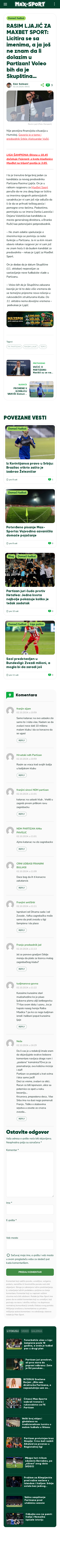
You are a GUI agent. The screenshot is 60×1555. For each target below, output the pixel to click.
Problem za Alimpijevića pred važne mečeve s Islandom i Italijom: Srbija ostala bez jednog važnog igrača (39, 1483)
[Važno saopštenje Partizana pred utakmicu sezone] (14, 1501)
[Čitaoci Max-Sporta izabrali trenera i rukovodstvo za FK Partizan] (14, 1403)
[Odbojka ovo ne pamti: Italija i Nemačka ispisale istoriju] (15, 1519)
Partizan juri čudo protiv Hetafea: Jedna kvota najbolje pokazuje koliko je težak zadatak (27, 597)
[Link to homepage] (30, 4)
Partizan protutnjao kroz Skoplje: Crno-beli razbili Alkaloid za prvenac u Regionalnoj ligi (39, 1442)
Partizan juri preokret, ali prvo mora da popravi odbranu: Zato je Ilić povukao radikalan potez (39, 1365)
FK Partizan (14, 346)
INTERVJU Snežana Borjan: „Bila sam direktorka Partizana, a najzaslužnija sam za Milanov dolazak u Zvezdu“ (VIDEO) (37, 1386)
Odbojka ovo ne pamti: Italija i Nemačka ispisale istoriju (39, 1517)
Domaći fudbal (16, 18)
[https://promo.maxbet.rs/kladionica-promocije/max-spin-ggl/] (30, 319)
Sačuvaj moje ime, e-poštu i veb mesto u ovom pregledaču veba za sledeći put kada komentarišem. (30, 1259)
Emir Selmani (20, 84)
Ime (9, 1202)
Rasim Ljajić (30, 346)
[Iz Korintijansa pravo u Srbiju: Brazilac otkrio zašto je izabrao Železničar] (30, 442)
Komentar (12, 1150)
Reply (22, 740)
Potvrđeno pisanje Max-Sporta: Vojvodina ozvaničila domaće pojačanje (29, 531)
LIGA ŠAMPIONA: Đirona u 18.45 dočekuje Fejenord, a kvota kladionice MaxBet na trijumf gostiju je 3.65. (29, 159)
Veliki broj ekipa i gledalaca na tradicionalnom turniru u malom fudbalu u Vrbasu (36, 1422)
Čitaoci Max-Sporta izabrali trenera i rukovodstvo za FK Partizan (35, 1403)
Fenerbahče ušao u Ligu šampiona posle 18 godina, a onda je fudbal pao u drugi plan (38, 1344)
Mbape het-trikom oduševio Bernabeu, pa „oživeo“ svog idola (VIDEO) (38, 1462)
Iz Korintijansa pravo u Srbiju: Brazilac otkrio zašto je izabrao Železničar (29, 467)
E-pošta (11, 1220)
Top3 (43, 346)
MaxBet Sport (39, 187)
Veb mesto (12, 1238)
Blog (11, 556)
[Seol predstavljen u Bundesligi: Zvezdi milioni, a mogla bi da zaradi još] (30, 638)
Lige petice (37, 624)
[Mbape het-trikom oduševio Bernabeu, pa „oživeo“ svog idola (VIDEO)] (14, 1462)
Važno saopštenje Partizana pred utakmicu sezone (35, 1500)
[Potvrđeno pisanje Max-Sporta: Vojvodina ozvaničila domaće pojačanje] (30, 506)
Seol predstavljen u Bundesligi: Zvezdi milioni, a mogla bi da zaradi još (28, 663)
